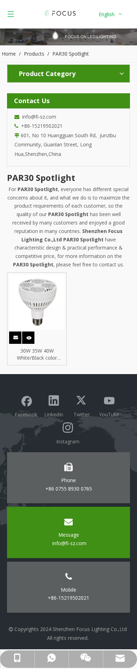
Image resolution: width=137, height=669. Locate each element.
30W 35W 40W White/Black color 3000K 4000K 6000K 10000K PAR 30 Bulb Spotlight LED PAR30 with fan (37, 354)
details (33, 335)
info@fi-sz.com (37, 116)
